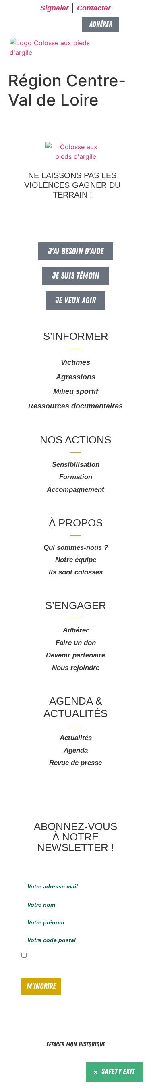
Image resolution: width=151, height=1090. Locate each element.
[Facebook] (60, 215)
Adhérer (76, 630)
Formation (75, 477)
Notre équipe (75, 560)
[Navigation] (134, 49)
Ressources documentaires (75, 406)
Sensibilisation (75, 464)
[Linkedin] (88, 215)
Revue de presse (75, 763)
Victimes (75, 362)
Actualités (76, 738)
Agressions (75, 377)
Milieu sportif (75, 391)
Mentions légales (66, 1061)
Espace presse (30, 1061)
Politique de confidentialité (111, 1061)
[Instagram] (74, 215)
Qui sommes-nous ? (75, 547)
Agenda (76, 750)
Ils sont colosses (76, 572)
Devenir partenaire (75, 655)
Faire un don (76, 643)
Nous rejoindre (75, 668)
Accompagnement (75, 489)
